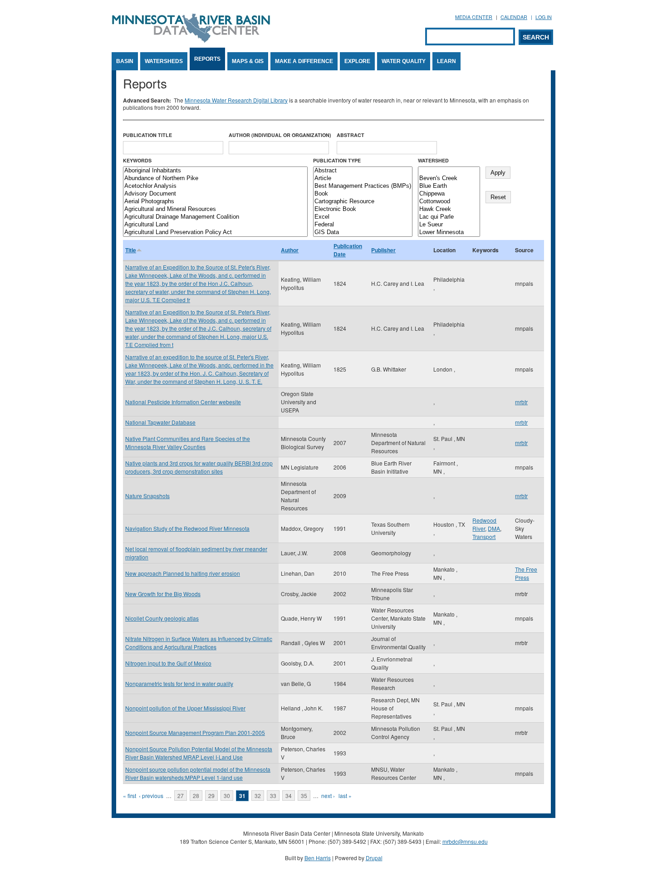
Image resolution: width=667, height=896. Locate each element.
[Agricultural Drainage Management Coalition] (215, 217)
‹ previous (151, 795)
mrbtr (521, 402)
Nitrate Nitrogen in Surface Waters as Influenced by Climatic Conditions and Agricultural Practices (198, 643)
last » (345, 795)
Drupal (374, 858)
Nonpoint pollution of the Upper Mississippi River (185, 708)
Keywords (137, 160)
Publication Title (147, 135)
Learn (446, 61)
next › (328, 795)
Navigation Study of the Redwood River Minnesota (187, 528)
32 (258, 795)
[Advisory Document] (215, 194)
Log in (543, 17)
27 (180, 795)
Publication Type (337, 160)
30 (227, 795)
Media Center (473, 17)
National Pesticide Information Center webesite (183, 402)
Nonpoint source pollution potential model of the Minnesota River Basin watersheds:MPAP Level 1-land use (197, 773)
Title (130, 250)
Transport (483, 536)
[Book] (363, 194)
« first (129, 795)
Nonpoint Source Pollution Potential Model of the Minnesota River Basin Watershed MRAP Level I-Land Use (198, 753)
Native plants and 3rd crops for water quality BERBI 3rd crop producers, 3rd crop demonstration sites (199, 467)
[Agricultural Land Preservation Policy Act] (215, 232)
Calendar (513, 17)
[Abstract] (363, 171)
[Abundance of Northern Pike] (215, 178)
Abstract (350, 135)
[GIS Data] (363, 232)
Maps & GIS (248, 61)
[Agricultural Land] (215, 225)
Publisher (383, 250)
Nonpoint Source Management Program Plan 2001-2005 (195, 732)
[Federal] (363, 225)
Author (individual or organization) (280, 135)
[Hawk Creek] (449, 209)
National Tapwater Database (160, 422)
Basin (124, 61)
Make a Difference (304, 61)
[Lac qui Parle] (449, 217)
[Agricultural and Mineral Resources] (215, 209)
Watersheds (164, 61)
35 (304, 795)
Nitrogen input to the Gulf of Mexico (168, 663)
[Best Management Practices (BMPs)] (363, 186)
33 (273, 795)
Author (290, 250)
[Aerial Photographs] (215, 202)
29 (211, 795)
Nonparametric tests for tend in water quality (179, 683)
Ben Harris (317, 858)
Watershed (433, 160)
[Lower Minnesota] (449, 232)
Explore (357, 61)
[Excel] (363, 217)
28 (196, 795)
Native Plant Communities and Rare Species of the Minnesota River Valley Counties (187, 442)
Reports (207, 59)
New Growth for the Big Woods (163, 593)
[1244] (449, 171)
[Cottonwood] (449, 202)
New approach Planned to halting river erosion (182, 573)
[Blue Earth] (449, 186)
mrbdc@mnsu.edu (465, 841)
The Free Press (526, 573)
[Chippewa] (449, 194)
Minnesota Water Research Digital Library (236, 100)
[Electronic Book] (363, 209)
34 (288, 795)
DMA (494, 528)
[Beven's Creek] (449, 178)
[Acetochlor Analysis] (215, 186)
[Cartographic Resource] (363, 202)
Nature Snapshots (147, 495)
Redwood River (484, 524)
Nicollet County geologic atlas (162, 618)
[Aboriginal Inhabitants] (215, 171)
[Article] (363, 178)
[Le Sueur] (449, 225)
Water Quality (404, 61)
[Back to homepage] (191, 40)
